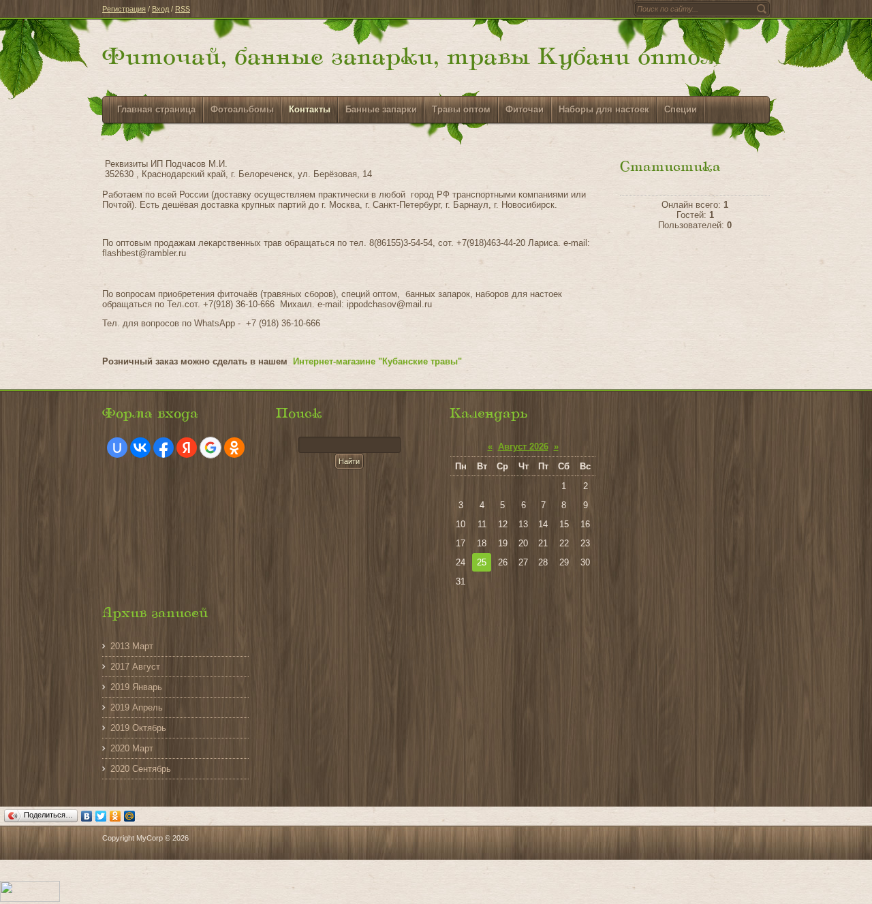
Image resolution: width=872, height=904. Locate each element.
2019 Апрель (136, 707)
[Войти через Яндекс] (186, 447)
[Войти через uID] (117, 447)
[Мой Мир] (130, 816)
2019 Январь (136, 687)
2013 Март (131, 646)
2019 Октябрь (138, 728)
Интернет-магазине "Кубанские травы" (377, 361)
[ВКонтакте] (87, 816)
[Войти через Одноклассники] (234, 447)
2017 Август (135, 666)
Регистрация (124, 9)
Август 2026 (523, 446)
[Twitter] (101, 816)
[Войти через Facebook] (163, 447)
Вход (160, 9)
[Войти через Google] (210, 447)
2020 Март (131, 748)
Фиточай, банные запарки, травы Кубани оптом (411, 58)
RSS (182, 9)
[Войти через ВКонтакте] (140, 447)
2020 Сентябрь (140, 769)
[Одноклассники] (115, 816)
